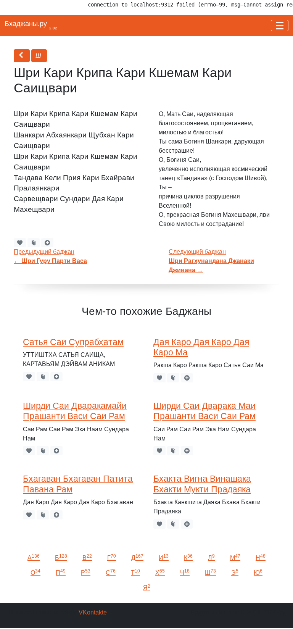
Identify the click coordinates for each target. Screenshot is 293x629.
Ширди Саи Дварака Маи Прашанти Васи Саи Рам (204, 411)
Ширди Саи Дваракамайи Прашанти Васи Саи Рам (75, 411)
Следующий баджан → (211, 260)
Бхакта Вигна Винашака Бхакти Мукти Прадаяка (202, 484)
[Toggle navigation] (279, 25)
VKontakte (93, 612)
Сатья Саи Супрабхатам (73, 342)
